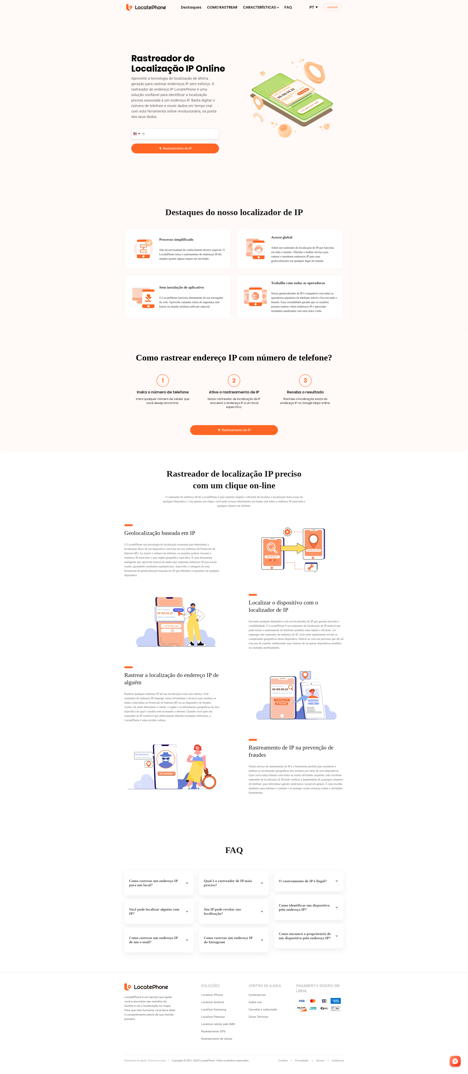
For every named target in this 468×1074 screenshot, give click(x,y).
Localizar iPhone (212, 995)
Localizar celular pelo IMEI (218, 1024)
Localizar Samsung (213, 1009)
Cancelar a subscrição (263, 1009)
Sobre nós (255, 1002)
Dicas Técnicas (258, 1016)
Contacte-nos (257, 995)
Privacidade (302, 1060)
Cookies (283, 1060)
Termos (320, 1060)
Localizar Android (212, 1002)
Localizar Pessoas (213, 1016)
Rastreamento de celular (216, 1038)
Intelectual (338, 1060)
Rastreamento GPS (213, 1031)
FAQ (288, 7)
